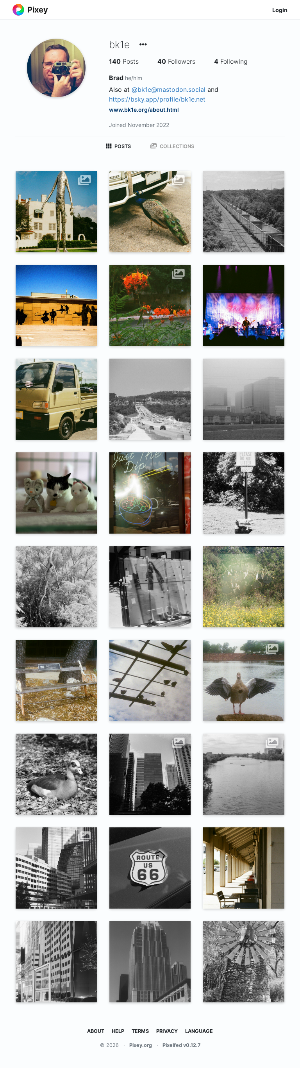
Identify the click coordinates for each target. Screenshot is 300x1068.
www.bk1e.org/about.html (144, 109)
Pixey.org (140, 1045)
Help (118, 1031)
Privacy (167, 1031)
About (95, 1031)
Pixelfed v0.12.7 (181, 1045)
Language (199, 1031)
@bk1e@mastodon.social (168, 89)
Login (280, 10)
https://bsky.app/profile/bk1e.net (157, 99)
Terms (140, 1031)
